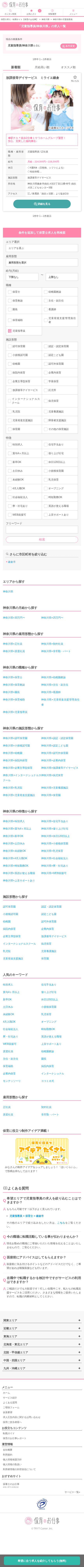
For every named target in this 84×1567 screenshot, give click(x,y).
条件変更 (70, 46)
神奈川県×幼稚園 (12, 753)
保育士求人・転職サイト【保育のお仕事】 (19, 19)
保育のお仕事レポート (14, 1438)
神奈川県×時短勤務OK (16, 865)
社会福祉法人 (20, 497)
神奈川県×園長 (11, 692)
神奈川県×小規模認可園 (16, 745)
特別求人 (18, 444)
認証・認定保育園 (58, 346)
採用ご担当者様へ (12, 1422)
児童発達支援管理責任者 (62, 320)
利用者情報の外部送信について (19, 1469)
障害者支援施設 (57, 420)
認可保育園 (19, 346)
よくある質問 (10, 1402)
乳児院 (16, 411)
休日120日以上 (56, 462)
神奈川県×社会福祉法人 (54, 858)
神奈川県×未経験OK (14, 850)
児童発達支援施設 (23, 420)
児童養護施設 (56, 411)
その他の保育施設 (58, 429)
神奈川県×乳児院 (12, 787)
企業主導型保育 (21, 381)
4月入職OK (19, 488)
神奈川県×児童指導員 (15, 712)
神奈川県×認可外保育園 (54, 753)
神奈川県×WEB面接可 (53, 873)
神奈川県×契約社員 (52, 643)
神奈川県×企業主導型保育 (17, 767)
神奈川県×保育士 (12, 677)
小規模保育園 (56, 470)
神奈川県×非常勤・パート (56, 651)
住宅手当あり (56, 444)
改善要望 (7, 1412)
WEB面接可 (19, 514)
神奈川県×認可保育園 (15, 738)
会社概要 (7, 1449)
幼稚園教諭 (54, 291)
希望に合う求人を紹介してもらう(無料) (42, 1560)
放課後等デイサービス (25, 390)
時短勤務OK (55, 497)
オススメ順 (68, 67)
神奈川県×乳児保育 (52, 850)
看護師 (52, 309)
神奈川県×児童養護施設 (54, 787)
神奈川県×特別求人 (14, 821)
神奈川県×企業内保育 (53, 760)
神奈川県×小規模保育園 (54, 843)
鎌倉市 (12, 561)
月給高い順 (42, 67)
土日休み (18, 470)
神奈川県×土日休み (14, 843)
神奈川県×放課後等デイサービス (59, 767)
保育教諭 (18, 300)
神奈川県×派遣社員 (14, 651)
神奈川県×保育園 (51, 795)
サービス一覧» (72, 1492)
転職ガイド (9, 1433)
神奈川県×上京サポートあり (19, 880)
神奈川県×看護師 (51, 692)
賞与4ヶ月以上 (21, 453)
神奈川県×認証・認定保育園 (57, 738)
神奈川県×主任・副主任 (54, 684)
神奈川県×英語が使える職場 (19, 873)
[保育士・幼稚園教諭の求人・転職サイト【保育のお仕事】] (19, 5)
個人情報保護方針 (12, 1459)
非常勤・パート (50, 1114)
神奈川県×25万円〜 (52, 617)
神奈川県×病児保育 (52, 775)
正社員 (7, 1107)
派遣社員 (8, 1051)
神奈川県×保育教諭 (14, 684)
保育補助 (18, 320)
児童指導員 (19, 330)
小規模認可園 (20, 355)
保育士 (16, 291)
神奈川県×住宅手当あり (54, 821)
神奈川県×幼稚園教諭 (53, 677)
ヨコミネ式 (47, 1081)
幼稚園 (16, 363)
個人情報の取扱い (12, 1464)
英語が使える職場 (58, 505)
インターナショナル (52, 1073)
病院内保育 (19, 372)
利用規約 (7, 1454)
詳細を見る (44, 203)
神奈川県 (45, 19)
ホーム (6, 1393)
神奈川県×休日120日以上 (55, 836)
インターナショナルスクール (26, 400)
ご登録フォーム (11, 1407)
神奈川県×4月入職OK (15, 858)
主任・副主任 (56, 300)
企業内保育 (54, 372)
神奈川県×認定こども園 (54, 745)
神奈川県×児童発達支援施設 (19, 795)
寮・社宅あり (20, 505)
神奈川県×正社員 (12, 643)
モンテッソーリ (12, 1081)
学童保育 (53, 381)
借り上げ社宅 (56, 453)
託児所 (52, 390)
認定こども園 (56, 355)
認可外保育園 (56, 363)
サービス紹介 (10, 1397)
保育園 (16, 429)
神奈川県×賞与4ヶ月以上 (17, 828)
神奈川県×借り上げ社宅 (54, 828)
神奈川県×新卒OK (13, 836)
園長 (15, 309)
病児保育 (53, 400)
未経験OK (18, 479)
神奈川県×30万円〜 (14, 617)
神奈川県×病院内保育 (15, 760)
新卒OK (17, 462)
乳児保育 (53, 479)
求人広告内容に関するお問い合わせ (21, 1417)
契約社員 (46, 1107)
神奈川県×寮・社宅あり (54, 865)
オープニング (56, 488)
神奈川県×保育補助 (14, 699)
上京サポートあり (58, 514)
